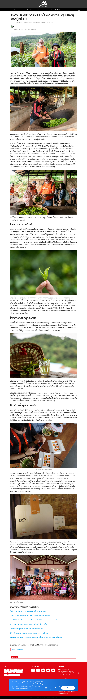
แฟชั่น (31, 10)
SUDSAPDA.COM (18, 29)
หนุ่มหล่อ (50, 10)
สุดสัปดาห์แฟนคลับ (17, 649)
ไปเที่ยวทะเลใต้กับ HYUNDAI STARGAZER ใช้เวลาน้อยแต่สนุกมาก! (29, 611)
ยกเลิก (54, 688)
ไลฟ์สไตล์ (58, 10)
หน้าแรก (16, 10)
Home (12, 23)
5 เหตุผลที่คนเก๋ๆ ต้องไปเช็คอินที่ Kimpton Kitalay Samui (27, 629)
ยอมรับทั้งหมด (68, 688)
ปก (22, 10)
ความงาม (38, 10)
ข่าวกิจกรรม (18, 23)
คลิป (26, 10)
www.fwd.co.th (29, 603)
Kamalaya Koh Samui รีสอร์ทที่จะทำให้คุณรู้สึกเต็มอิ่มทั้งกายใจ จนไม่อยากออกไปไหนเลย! (36, 637)
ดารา (44, 10)
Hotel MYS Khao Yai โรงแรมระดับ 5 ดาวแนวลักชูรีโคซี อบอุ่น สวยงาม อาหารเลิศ (33, 620)
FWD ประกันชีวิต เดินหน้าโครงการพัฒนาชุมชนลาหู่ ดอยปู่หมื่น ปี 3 (38, 23)
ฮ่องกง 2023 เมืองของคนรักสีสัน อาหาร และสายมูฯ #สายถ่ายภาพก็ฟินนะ (31, 616)
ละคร (20, 672)
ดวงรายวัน (66, 10)
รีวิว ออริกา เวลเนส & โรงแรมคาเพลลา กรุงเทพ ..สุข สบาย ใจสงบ (29, 633)
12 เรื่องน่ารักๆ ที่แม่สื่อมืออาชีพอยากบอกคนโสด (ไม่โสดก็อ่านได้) (28, 624)
